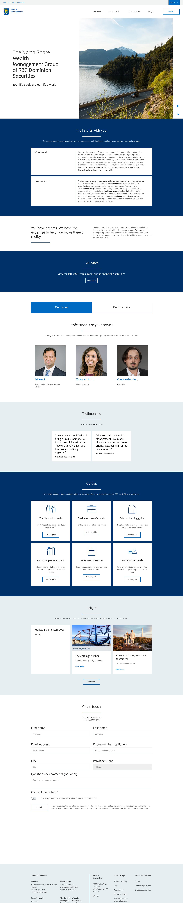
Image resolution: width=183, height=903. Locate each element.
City (33, 761)
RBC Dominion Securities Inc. (14, 2)
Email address (40, 744)
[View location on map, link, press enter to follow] (91, 835)
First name (38, 728)
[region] (91, 835)
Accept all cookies (127, 890)
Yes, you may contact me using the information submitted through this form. (68, 798)
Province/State (103, 761)
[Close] (179, 882)
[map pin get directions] (91, 833)
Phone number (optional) (110, 744)
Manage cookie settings (127, 897)
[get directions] (91, 833)
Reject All (127, 885)
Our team (97, 12)
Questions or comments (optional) (54, 774)
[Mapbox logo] (36, 852)
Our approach (114, 12)
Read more (91, 280)
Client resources (134, 12)
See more (91, 682)
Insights (151, 12)
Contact (171, 12)
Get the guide (51, 535)
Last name (100, 728)
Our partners (121, 307)
